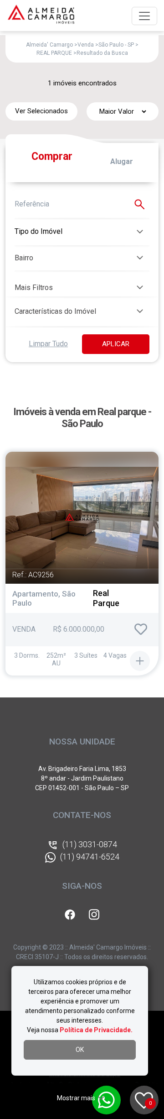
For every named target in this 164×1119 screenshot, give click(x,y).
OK (80, 1049)
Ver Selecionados (41, 111)
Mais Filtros (34, 287)
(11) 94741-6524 (89, 856)
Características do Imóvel (55, 311)
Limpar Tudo (48, 343)
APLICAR (115, 344)
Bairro (24, 257)
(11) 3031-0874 (89, 844)
